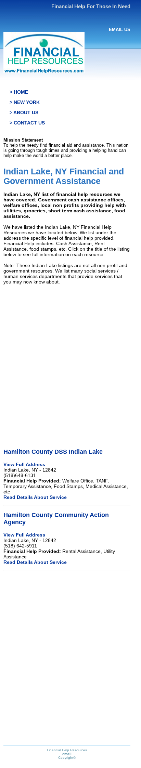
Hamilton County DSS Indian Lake (53, 451)
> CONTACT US (27, 122)
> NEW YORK (25, 102)
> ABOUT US (24, 112)
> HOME (19, 92)
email (67, 754)
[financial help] (44, 71)
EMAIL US (119, 29)
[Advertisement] (70, 360)
